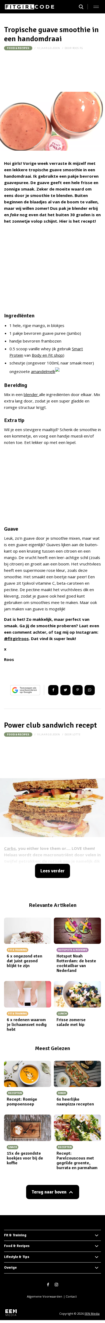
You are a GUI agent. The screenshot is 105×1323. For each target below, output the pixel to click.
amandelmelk (43, 371)
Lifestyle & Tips (16, 1257)
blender (31, 394)
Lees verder (52, 871)
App (90, 690)
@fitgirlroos (16, 638)
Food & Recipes (18, 48)
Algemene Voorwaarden (44, 1296)
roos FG (77, 48)
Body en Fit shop (47, 355)
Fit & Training (15, 1235)
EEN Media (92, 1313)
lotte (76, 734)
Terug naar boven (49, 1192)
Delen (53, 690)
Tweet (65, 690)
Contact (71, 1296)
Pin (77, 690)
